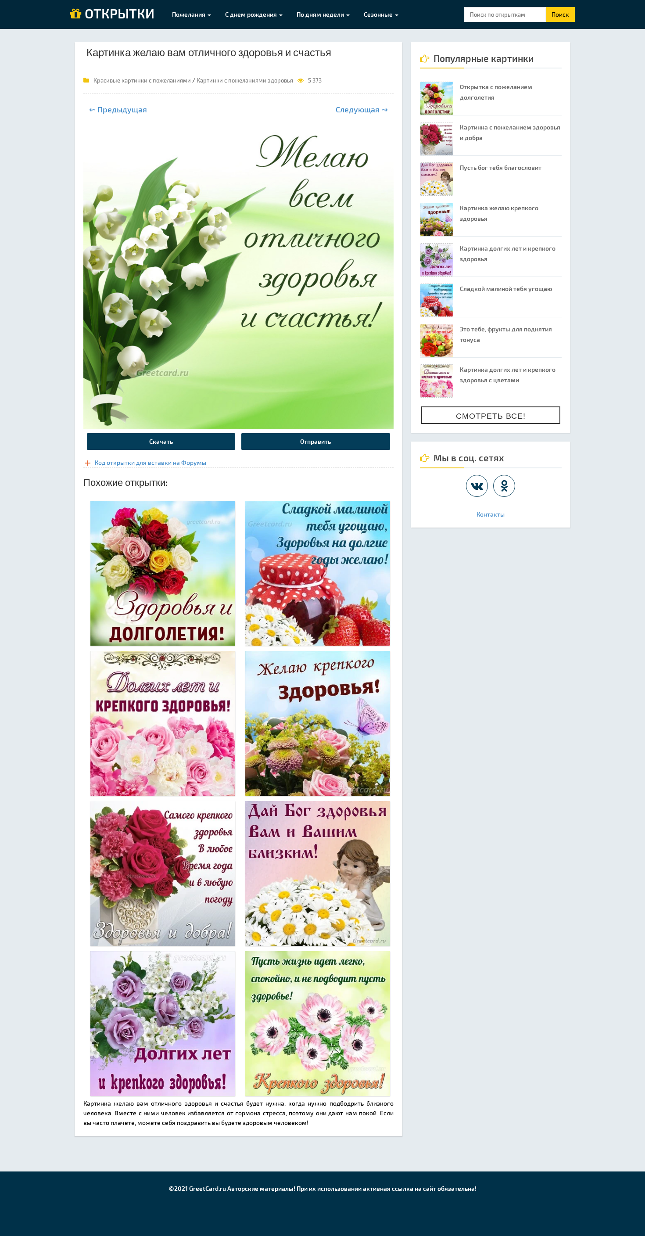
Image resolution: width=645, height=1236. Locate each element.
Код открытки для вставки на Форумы (150, 462)
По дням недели (321, 14)
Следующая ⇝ (362, 109)
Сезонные (379, 14)
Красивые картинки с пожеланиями (142, 80)
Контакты (491, 514)
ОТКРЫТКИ (118, 14)
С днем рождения (251, 14)
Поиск (560, 14)
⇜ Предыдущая (118, 109)
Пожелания (189, 14)
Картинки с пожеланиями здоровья (245, 80)
